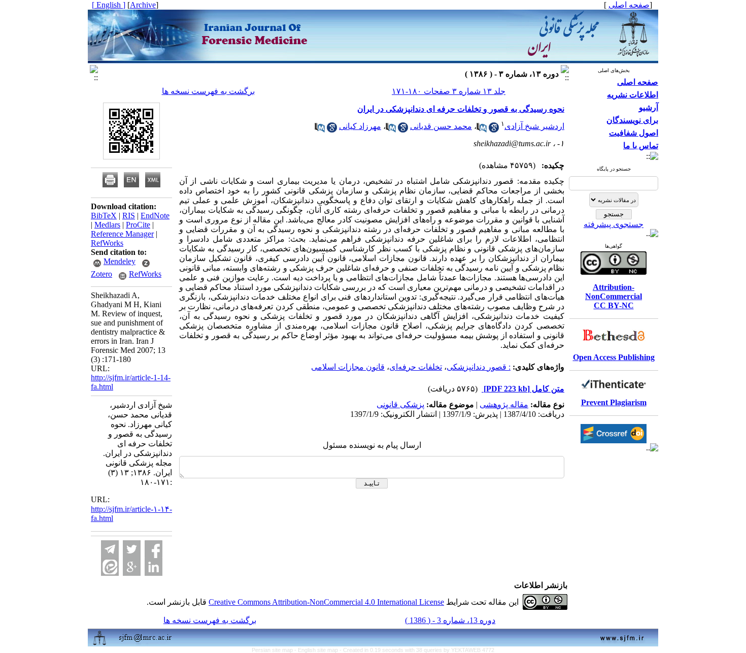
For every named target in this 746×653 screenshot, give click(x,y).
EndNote (155, 215)
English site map (319, 650)
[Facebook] (153, 549)
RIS (128, 215)
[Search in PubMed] (482, 129)
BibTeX (104, 215)
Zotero (101, 274)
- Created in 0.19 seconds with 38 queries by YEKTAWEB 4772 (417, 650)
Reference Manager (122, 234)
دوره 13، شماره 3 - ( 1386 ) (450, 620)
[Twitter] (132, 549)
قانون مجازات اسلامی (348, 367)
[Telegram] (110, 549)
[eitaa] (110, 567)
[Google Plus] (132, 567)
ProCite (138, 224)
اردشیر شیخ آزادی (534, 126)
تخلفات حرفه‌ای (415, 367)
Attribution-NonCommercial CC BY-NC (613, 296)
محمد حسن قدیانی (441, 126)
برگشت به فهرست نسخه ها (208, 91)
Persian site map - (275, 650)
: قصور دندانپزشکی (479, 367)
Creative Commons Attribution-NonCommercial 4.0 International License (326, 602)
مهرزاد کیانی (360, 126)
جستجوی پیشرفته (613, 224)
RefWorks (107, 243)
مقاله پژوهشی (504, 404)
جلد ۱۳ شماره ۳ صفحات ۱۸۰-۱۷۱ (448, 91)
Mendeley (119, 261)
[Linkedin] (153, 567)
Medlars (107, 224)
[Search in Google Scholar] (494, 129)
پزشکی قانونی (400, 404)
